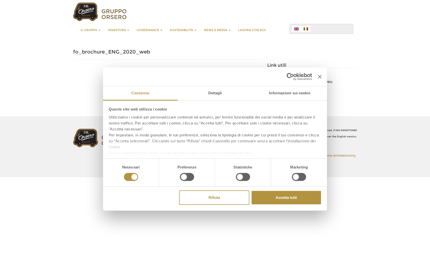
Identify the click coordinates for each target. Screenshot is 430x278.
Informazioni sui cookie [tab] (289, 93)
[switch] (187, 177)
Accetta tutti (286, 197)
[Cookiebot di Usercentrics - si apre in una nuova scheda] (290, 76)
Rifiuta (214, 197)
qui (163, 153)
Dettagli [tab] (215, 93)
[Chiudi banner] (320, 76)
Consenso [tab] (140, 93)
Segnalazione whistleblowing (334, 155)
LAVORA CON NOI (252, 30)
